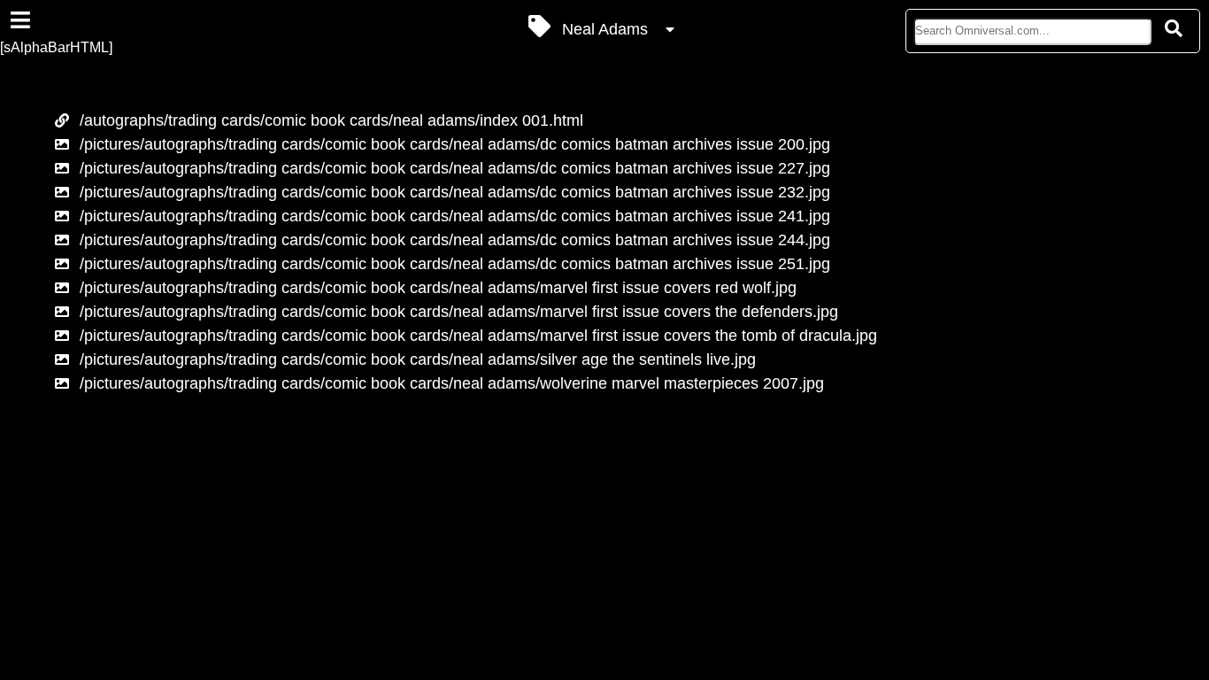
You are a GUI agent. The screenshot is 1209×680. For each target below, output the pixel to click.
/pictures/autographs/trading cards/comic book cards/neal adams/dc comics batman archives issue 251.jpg (455, 264)
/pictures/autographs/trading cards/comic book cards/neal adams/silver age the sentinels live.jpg (418, 359)
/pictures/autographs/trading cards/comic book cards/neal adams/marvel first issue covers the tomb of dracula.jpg (478, 335)
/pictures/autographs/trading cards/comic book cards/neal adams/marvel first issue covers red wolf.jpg (438, 288)
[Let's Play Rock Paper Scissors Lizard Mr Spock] (30, 507)
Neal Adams (605, 29)
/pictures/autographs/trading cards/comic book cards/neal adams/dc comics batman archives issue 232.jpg (455, 192)
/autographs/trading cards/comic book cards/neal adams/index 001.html (331, 120)
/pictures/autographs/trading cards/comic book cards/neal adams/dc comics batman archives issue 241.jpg (455, 216)
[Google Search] (1173, 28)
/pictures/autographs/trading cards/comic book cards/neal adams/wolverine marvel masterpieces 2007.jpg (452, 383)
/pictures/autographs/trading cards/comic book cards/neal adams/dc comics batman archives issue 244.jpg (455, 240)
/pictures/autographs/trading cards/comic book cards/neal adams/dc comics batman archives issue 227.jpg (455, 168)
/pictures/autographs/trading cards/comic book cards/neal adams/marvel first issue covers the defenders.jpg (459, 312)
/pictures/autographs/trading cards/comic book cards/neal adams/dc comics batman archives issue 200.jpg (455, 144)
